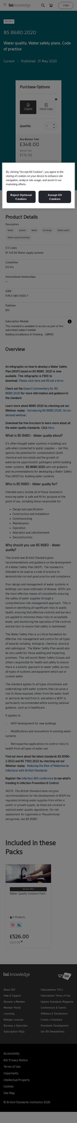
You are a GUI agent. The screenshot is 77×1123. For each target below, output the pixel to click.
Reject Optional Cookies (21, 196)
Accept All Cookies (55, 196)
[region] (38, 185)
